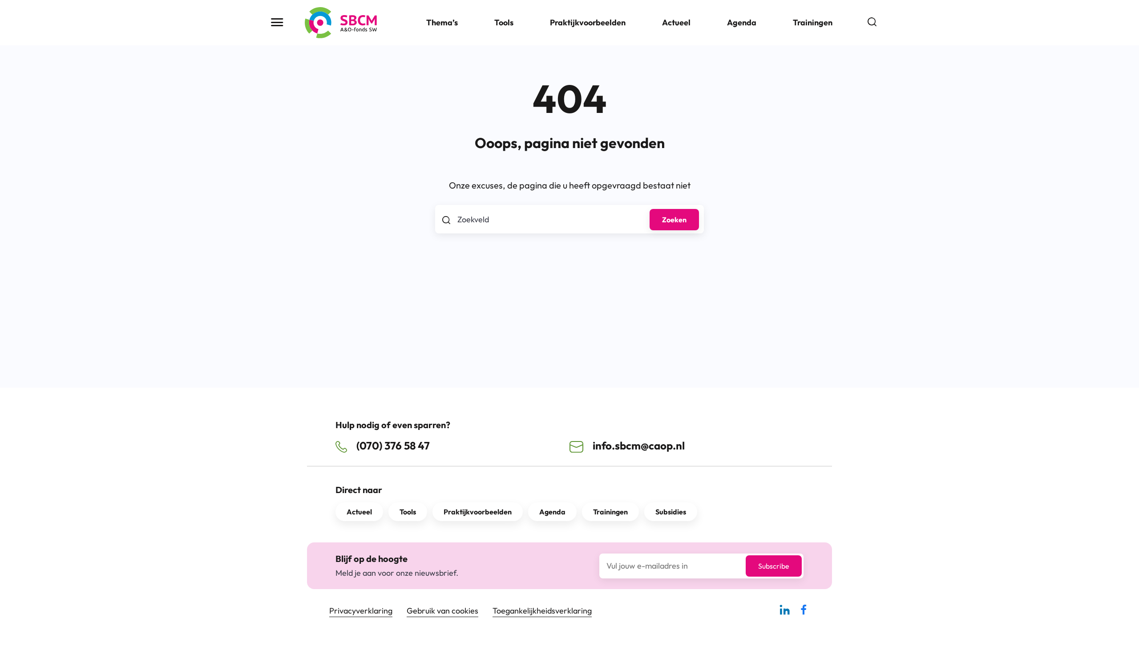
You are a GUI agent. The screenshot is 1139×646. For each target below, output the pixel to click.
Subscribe (773, 566)
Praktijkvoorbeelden (588, 22)
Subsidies (670, 511)
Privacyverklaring (360, 611)
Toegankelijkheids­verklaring (542, 611)
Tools (503, 22)
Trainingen (812, 22)
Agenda (741, 22)
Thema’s (442, 22)
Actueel (676, 22)
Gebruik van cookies (442, 611)
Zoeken (674, 219)
